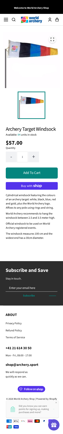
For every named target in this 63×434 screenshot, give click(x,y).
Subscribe (29, 296)
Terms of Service (15, 337)
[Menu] (7, 20)
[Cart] (56, 20)
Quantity (10, 148)
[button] (14, 20)
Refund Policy (14, 330)
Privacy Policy (14, 323)
